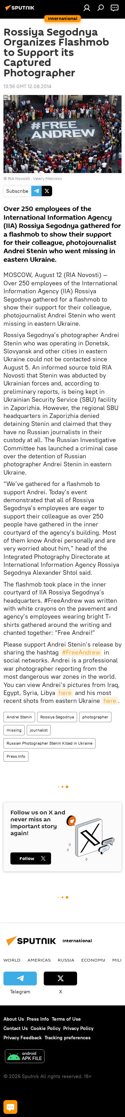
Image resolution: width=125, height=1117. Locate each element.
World (11, 960)
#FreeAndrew (81, 652)
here (65, 693)
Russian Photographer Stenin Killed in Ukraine (49, 743)
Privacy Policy (78, 1028)
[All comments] (10, 1107)
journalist (39, 730)
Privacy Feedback (22, 1037)
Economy (93, 960)
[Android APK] (24, 1057)
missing (14, 730)
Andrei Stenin (19, 716)
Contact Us (15, 1028)
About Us (13, 1019)
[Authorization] (87, 8)
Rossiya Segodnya (57, 716)
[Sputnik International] (20, 10)
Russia (66, 960)
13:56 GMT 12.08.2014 (27, 86)
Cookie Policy (45, 1028)
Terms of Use (66, 1019)
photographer (95, 716)
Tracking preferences (67, 1037)
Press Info (16, 756)
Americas (39, 960)
